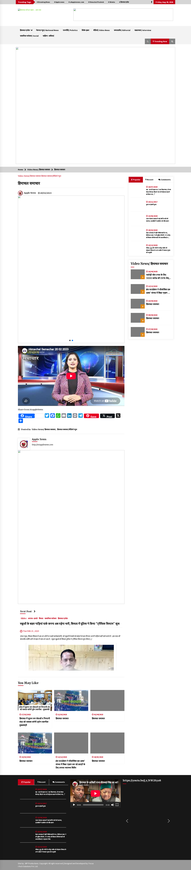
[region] (123, 14)
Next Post (26, 611)
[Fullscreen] (117, 804)
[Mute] (112, 804)
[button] (78, 14)
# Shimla (111, 2)
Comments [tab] (166, 179)
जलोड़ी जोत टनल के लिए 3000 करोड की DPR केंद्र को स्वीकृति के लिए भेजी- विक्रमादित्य (158, 276)
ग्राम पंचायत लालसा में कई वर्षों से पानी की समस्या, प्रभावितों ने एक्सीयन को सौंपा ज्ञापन (157, 220)
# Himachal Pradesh (96, 2)
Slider (24, 618)
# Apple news (59, 2)
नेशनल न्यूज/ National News (47, 30)
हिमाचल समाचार (29, 183)
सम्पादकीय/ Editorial (122, 30)
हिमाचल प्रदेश (25, 30)
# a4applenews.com (76, 2)
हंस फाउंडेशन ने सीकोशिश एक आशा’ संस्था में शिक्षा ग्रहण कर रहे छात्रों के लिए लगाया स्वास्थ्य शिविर (70, 764)
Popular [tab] (136, 179)
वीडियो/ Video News (101, 30)
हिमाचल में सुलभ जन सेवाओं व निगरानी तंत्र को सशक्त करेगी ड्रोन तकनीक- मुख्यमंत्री (34, 721)
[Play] (74, 804)
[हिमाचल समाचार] (71, 700)
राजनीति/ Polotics (70, 30)
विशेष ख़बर (85, 30)
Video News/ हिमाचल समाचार (29, 176)
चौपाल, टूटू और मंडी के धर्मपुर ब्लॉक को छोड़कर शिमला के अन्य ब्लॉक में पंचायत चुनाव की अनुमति (158, 250)
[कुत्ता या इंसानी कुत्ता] (138, 205)
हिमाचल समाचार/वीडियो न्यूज (51, 176)
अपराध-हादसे (32, 618)
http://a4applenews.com (42, 444)
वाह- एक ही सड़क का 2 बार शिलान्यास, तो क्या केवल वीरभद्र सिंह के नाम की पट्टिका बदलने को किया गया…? (158, 192)
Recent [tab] (150, 179)
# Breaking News (43, 2)
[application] (95, 793)
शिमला (41, 618)
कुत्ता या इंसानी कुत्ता (151, 204)
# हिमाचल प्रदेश (124, 2)
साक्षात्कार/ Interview (143, 30)
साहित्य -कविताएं (48, 36)
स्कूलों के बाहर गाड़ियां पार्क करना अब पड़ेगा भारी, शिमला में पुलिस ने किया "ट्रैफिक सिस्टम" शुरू (70, 624)
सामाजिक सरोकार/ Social (29, 36)
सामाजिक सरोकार (50, 618)
